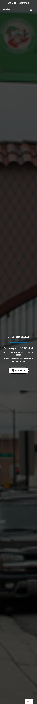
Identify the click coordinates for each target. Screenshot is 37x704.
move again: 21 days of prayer (18, 3)
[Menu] (31, 10)
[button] (18, 370)
